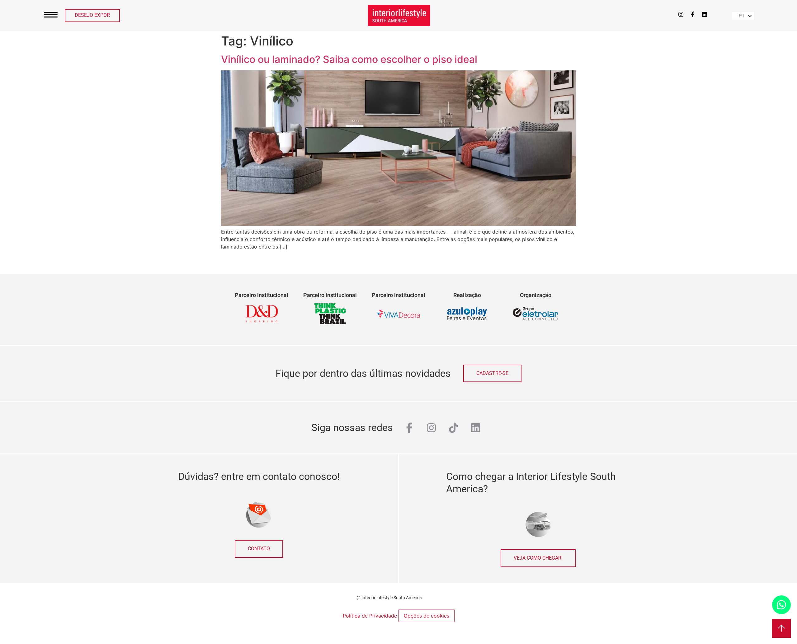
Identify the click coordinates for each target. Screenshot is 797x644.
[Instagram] (681, 14)
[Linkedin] (704, 14)
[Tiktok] (453, 427)
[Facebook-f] (693, 14)
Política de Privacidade (370, 616)
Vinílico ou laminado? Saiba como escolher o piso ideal (350, 59)
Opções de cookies (426, 616)
